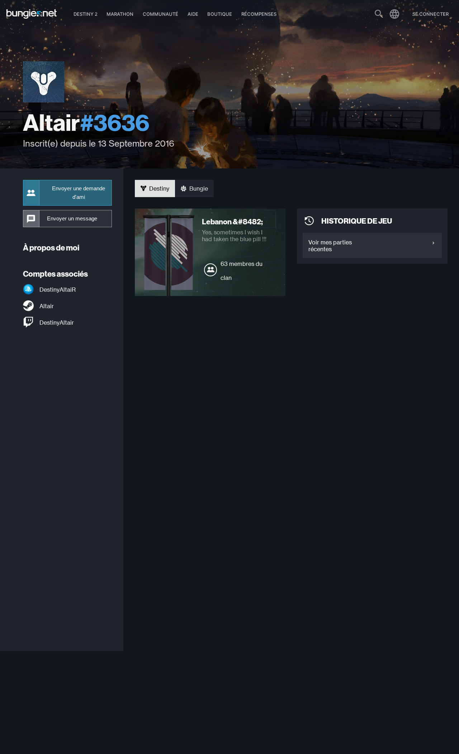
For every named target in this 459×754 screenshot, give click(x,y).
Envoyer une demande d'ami (78, 193)
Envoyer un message (72, 218)
